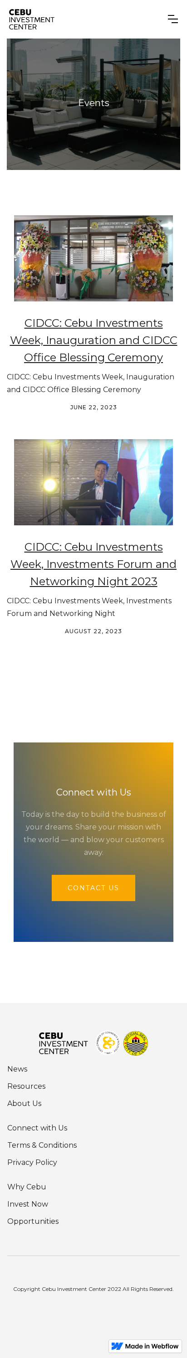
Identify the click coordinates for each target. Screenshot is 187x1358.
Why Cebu (26, 1187)
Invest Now (27, 1204)
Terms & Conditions (42, 1145)
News (17, 1069)
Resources (26, 1086)
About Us (24, 1103)
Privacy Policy (32, 1162)
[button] (173, 19)
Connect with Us (37, 1128)
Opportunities (33, 1221)
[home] (31, 19)
